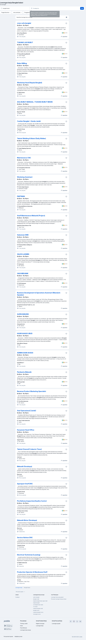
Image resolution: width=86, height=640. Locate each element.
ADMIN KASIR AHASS (25, 353)
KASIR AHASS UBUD (24, 333)
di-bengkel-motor (37, 614)
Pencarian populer (19, 591)
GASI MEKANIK (22, 273)
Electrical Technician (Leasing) (28, 555)
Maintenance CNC (24, 158)
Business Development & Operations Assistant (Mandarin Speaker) (38, 294)
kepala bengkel (36, 602)
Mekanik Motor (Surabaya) (27, 520)
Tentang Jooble (23, 623)
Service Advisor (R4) (24, 538)
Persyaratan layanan (8, 636)
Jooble (80, 636)
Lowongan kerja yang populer (57, 597)
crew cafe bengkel (24, 23)
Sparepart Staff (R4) (25, 484)
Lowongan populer (56, 623)
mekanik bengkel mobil (38, 608)
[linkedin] (80, 621)
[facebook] (70, 621)
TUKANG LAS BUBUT (25, 42)
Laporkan (64, 36)
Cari (82, 8)
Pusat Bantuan (23, 628)
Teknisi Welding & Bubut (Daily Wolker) (31, 138)
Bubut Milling (22, 63)
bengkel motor (36, 610)
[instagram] (74, 621)
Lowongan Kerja (39, 625)
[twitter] (77, 621)
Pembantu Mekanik (24, 372)
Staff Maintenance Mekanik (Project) (31, 216)
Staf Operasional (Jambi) (26, 411)
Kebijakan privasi (18, 636)
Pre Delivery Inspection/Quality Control (32, 501)
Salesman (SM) (22, 235)
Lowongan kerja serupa (25, 630)
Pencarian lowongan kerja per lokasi (58, 599)
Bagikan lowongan (40, 623)
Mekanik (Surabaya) (24, 466)
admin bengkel (36, 597)
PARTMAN (21, 196)
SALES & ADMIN (23, 254)
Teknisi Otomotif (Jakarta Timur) (29, 449)
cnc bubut (35, 606)
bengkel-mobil (36, 599)
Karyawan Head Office (25, 430)
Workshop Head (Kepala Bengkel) (29, 83)
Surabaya (17, 597)
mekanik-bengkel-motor (38, 612)
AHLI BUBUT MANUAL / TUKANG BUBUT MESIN (35, 102)
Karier (21, 625)
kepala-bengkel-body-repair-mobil (40, 600)
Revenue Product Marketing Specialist (31, 391)
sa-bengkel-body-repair (38, 604)
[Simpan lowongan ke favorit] (66, 23)
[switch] (67, 17)
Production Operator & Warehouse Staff (32, 572)
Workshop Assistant (24, 177)
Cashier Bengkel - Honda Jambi (29, 121)
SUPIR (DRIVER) (23, 314)
